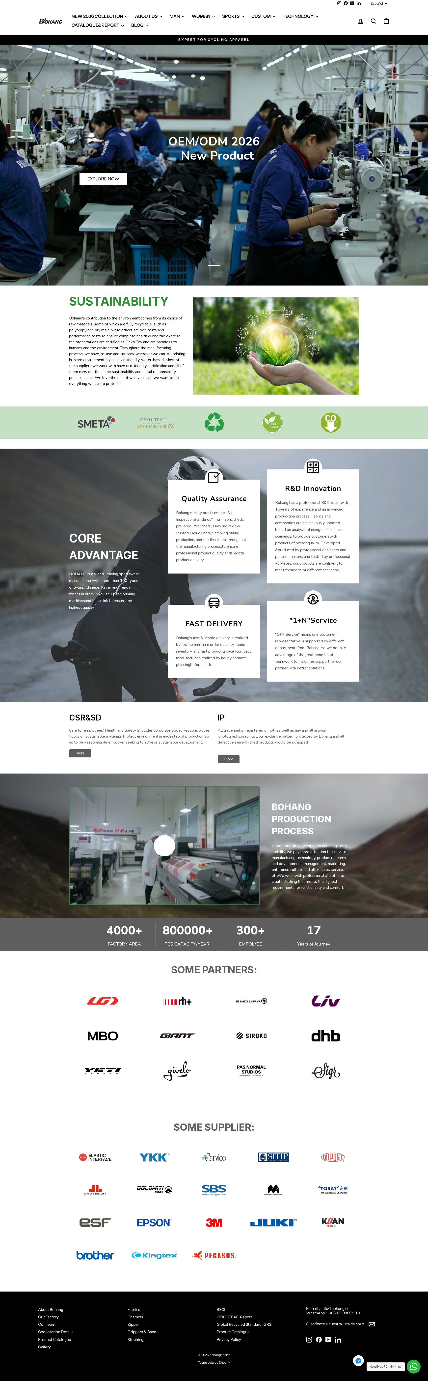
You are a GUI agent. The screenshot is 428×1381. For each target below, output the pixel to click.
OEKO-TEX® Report (234, 1317)
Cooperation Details (55, 1331)
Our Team (46, 1324)
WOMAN (201, 16)
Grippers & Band (142, 1331)
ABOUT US (146, 16)
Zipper (133, 1324)
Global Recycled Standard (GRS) (244, 1324)
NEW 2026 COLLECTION (98, 16)
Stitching (135, 1339)
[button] (214, 265)
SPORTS (231, 16)
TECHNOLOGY (298, 16)
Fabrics (134, 1309)
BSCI (221, 1309)
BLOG (137, 25)
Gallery (44, 1347)
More (80, 753)
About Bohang (50, 1309)
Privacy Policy (229, 1339)
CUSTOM (261, 16)
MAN (175, 16)
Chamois (135, 1317)
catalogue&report (96, 25)
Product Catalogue (54, 1339)
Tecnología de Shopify (214, 1362)
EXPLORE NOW (103, 179)
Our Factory (48, 1317)
